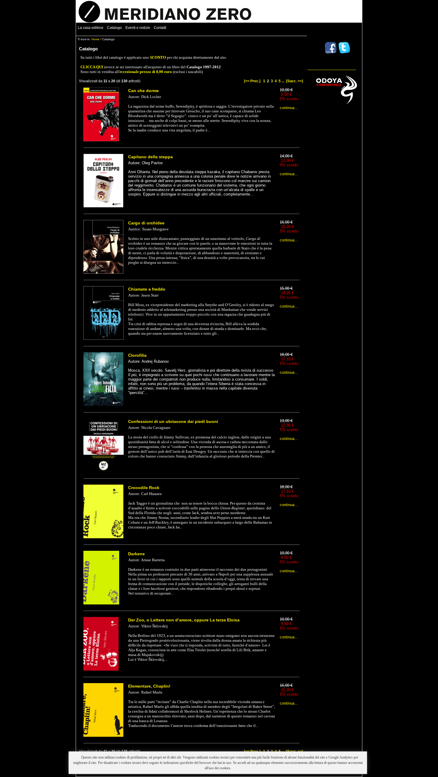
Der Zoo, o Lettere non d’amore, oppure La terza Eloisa (184, 620)
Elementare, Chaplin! (149, 686)
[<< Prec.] (252, 81)
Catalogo (114, 28)
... (283, 81)
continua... (289, 108)
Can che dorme (143, 90)
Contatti (160, 28)
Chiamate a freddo (146, 289)
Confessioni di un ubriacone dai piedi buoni (173, 421)
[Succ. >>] (294, 81)
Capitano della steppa (150, 156)
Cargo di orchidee (146, 223)
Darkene (136, 553)
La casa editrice (90, 28)
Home (95, 39)
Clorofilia (137, 355)
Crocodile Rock (143, 487)
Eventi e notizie (137, 28)
